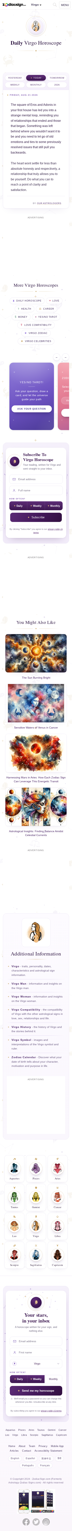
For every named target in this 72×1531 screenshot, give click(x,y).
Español (30, 1458)
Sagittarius (47, 1435)
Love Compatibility (38, 325)
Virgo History (21, 1027)
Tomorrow (57, 78)
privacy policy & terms (51, 1411)
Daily (19, 505)
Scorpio (34, 1435)
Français (45, 1465)
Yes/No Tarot (47, 317)
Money (22, 317)
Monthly (36, 85)
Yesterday (15, 78)
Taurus (41, 1430)
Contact (26, 1450)
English (15, 1458)
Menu (65, 5)
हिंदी (59, 1458)
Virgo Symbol (21, 1039)
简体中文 (46, 1458)
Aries (31, 1430)
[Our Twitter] (36, 1522)
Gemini (51, 1430)
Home (11, 1446)
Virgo (15, 966)
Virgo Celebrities (38, 341)
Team (32, 1446)
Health (26, 309)
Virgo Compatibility (26, 1009)
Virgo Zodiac (38, 333)
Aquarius (10, 1430)
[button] (54, 4)
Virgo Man (19, 983)
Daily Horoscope (28, 301)
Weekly (15, 85)
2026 (57, 85)
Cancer (62, 1430)
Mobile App (57, 1446)
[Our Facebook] (26, 1522)
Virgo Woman (21, 996)
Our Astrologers (49, 203)
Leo (7, 1435)
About (22, 1446)
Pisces (21, 1430)
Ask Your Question (31, 409)
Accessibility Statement (48, 1450)
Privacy (43, 1446)
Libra (24, 1435)
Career (48, 309)
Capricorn (61, 1435)
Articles (14, 1450)
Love (55, 301)
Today (37, 78)
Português (28, 1465)
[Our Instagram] (46, 1522)
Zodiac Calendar (24, 1057)
